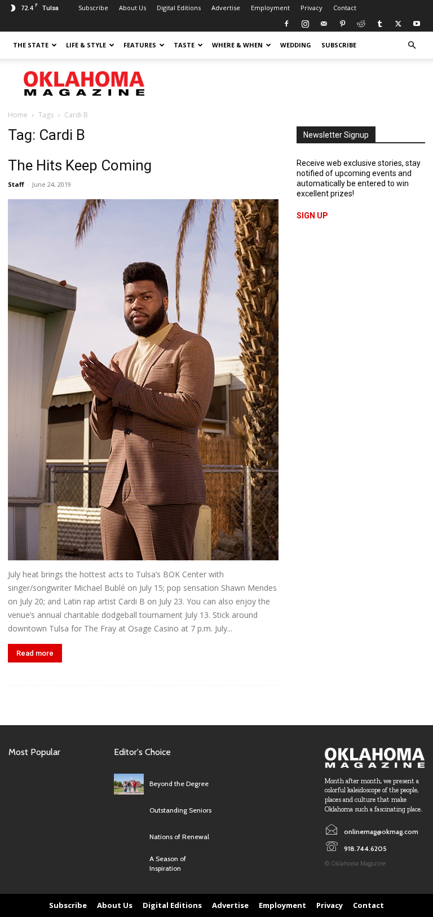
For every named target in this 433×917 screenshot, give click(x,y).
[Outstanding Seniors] (129, 810)
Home (18, 115)
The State (30, 45)
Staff (16, 184)
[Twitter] (398, 24)
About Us (132, 7)
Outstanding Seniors (180, 810)
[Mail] (323, 24)
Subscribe (93, 7)
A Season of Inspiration (167, 863)
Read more (35, 653)
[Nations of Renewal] (129, 837)
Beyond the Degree (179, 783)
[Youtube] (416, 24)
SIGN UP (312, 215)
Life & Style (86, 45)
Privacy (311, 7)
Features (139, 45)
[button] (411, 45)
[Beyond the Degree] (129, 784)
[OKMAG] (375, 758)
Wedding (295, 45)
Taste (184, 45)
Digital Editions (179, 7)
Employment (270, 7)
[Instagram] (305, 24)
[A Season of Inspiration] (129, 863)
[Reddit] (360, 24)
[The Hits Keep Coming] (144, 379)
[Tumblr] (379, 24)
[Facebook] (286, 24)
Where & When (237, 45)
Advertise (225, 7)
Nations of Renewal (179, 836)
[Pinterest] (342, 24)
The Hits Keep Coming (80, 165)
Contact (344, 7)
